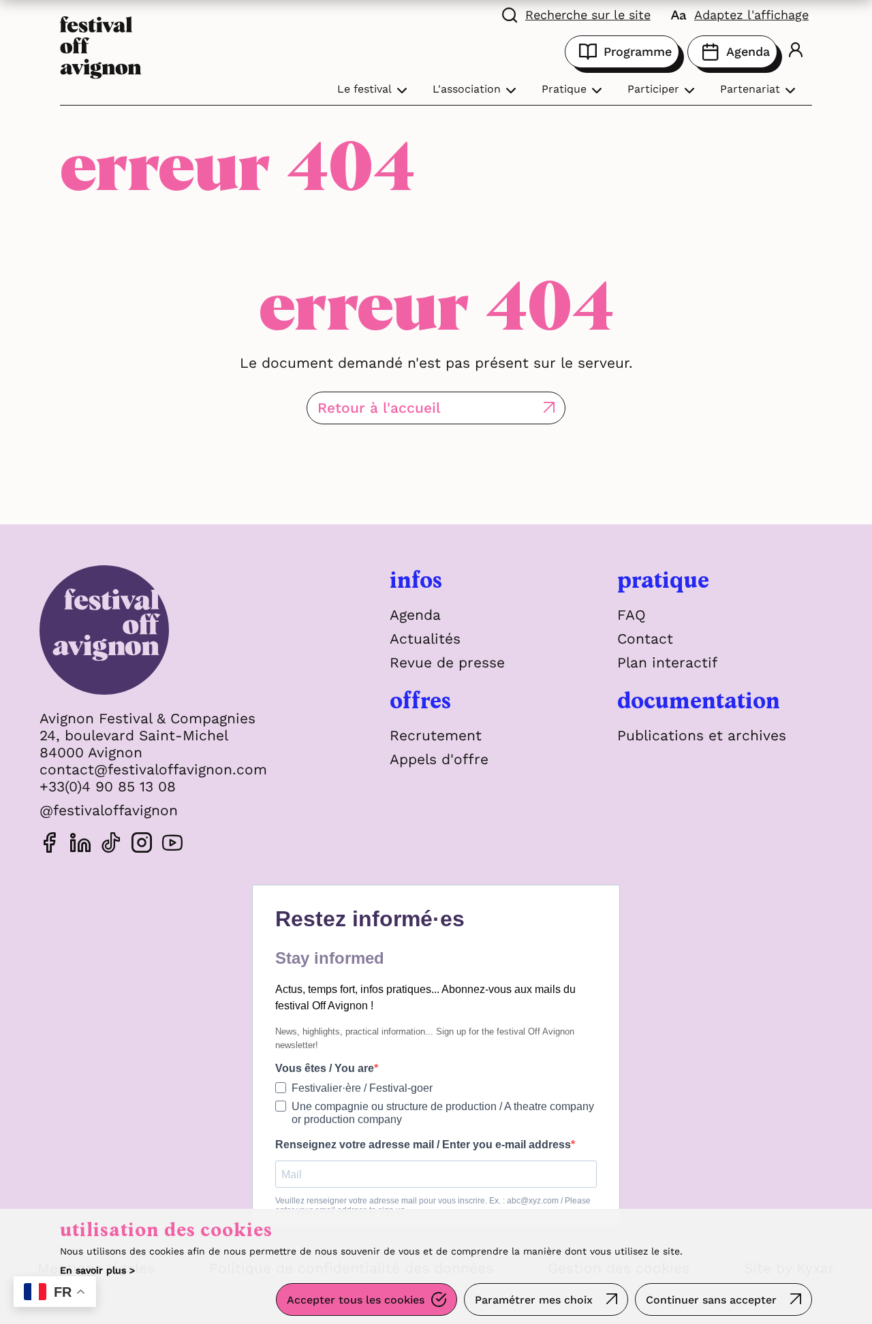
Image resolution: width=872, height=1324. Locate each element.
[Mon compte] (796, 51)
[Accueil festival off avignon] (101, 45)
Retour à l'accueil (379, 407)
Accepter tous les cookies (355, 1299)
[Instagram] (141, 844)
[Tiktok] (111, 844)
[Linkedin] (80, 844)
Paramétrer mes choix (534, 1299)
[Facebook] (50, 844)
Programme (638, 51)
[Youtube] (172, 844)
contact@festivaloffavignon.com (153, 769)
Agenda (748, 51)
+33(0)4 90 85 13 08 (108, 786)
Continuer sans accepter (711, 1299)
